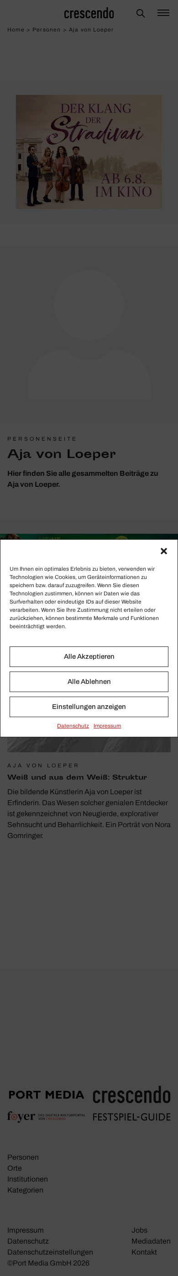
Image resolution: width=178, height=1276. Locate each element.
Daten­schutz (73, 726)
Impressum (107, 726)
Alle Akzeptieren (89, 656)
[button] (163, 551)
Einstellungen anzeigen (89, 706)
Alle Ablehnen (89, 681)
